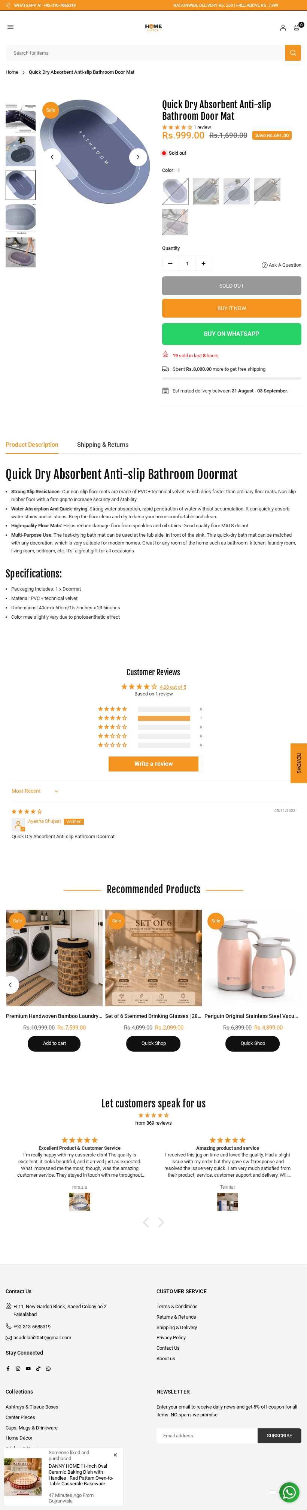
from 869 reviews (153, 1123)
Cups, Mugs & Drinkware (32, 1428)
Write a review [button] (153, 763)
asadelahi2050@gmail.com (42, 1337)
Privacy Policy (171, 1337)
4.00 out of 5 (173, 687)
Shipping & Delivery (176, 1327)
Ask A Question (284, 265)
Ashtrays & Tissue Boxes (32, 1407)
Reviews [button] (299, 763)
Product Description (32, 444)
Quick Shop (154, 1043)
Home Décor (19, 1438)
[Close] (115, 1454)
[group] (95, 151)
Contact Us (168, 1348)
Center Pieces (20, 1417)
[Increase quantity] (203, 263)
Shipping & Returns (102, 444)
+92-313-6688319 (32, 1326)
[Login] (283, 28)
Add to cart (54, 1043)
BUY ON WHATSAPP (231, 333)
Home (12, 72)
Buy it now (232, 308)
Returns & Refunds (176, 1317)
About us (165, 1358)
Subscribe (279, 1435)
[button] (10, 28)
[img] (27, 811)
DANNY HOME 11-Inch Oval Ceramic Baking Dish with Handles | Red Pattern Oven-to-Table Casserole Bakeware (81, 1474)
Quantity (171, 248)
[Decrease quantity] (170, 263)
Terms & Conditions (177, 1306)
